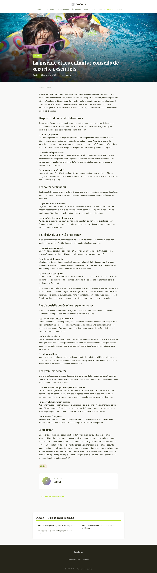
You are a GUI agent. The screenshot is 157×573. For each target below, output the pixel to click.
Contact (86, 560)
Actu (45, 9)
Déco (52, 9)
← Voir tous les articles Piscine (51, 496)
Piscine (110, 9)
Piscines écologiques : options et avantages (55, 525)
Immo (86, 9)
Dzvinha (78, 4)
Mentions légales (74, 560)
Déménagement (63, 9)
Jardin (93, 9)
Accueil (38, 9)
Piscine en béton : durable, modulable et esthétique (98, 526)
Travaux (119, 9)
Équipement (76, 9)
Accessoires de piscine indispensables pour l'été (55, 532)
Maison (101, 9)
